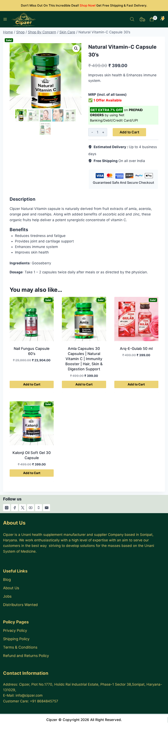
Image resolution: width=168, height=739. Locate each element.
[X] (22, 507)
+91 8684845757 (44, 701)
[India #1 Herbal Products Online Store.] (24, 19)
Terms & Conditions (20, 647)
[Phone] (38, 507)
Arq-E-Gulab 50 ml (136, 348)
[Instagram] (6, 507)
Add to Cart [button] (31, 384)
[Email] (46, 507)
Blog (7, 579)
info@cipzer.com (29, 695)
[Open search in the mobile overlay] (132, 19)
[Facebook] (14, 507)
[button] (76, 48)
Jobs (7, 596)
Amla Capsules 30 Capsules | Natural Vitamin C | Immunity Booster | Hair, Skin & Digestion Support (84, 358)
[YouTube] (30, 507)
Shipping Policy (16, 639)
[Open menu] (5, 19)
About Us (11, 588)
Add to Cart (129, 132)
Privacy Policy (15, 630)
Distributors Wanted (20, 605)
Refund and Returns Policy (26, 655)
